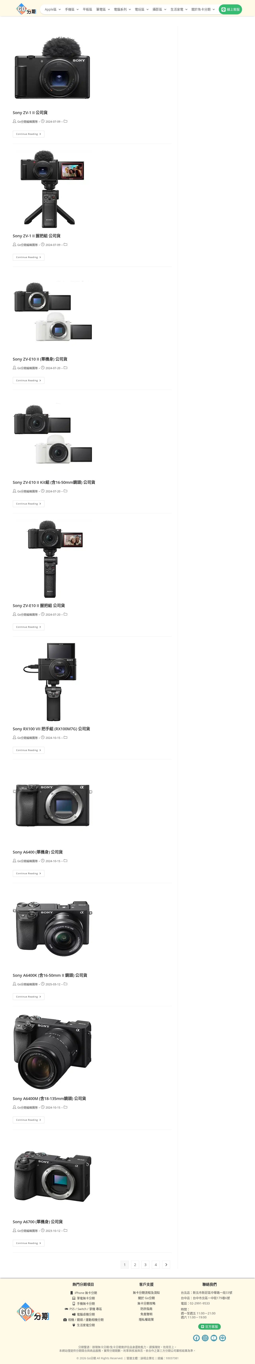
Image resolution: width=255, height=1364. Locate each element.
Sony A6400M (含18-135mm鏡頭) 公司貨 (49, 1098)
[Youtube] (214, 1338)
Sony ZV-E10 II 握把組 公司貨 (39, 605)
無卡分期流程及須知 (146, 1293)
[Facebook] (196, 1338)
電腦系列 (120, 9)
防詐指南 (146, 1309)
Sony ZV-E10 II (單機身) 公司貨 (40, 359)
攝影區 (157, 9)
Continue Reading (30, 133)
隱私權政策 (146, 1319)
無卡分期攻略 (146, 1303)
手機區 (70, 9)
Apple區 (51, 9)
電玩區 (139, 9)
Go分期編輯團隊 (27, 121)
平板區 (87, 9)
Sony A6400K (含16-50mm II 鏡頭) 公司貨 (50, 975)
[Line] (222, 1338)
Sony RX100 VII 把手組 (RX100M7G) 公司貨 (51, 728)
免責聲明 (146, 1314)
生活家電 (177, 9)
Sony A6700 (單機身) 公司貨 (38, 1221)
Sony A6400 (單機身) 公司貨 (38, 852)
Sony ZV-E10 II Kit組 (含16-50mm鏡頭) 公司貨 (54, 482)
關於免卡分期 (201, 9)
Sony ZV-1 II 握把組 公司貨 (37, 236)
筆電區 (101, 9)
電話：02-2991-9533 (195, 1303)
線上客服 (233, 9)
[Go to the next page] (166, 1265)
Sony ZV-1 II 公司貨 (30, 112)
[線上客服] (223, 9)
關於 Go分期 (146, 1298)
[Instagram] (205, 1338)
